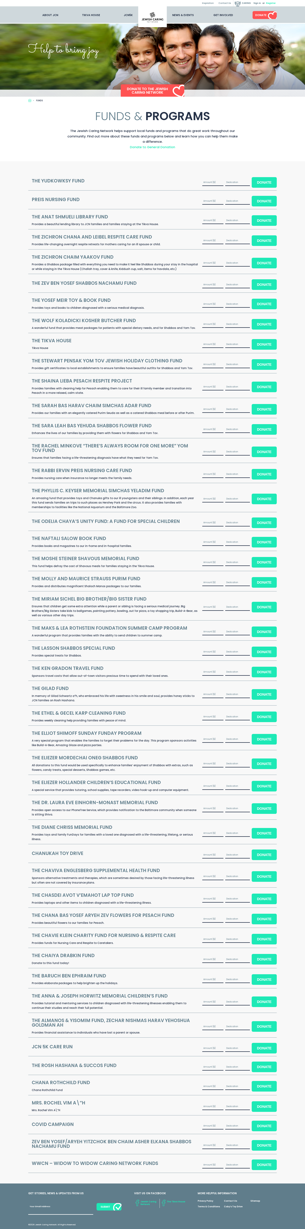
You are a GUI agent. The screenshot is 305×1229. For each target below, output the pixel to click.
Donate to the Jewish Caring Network (147, 90)
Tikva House (91, 15)
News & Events (183, 15)
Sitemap (255, 1200)
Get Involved (223, 15)
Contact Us (225, 3)
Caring (246, 3)
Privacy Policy (205, 1200)
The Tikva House (176, 1201)
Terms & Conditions (209, 1206)
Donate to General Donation (152, 147)
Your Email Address (40, 1206)
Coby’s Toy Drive (233, 1206)
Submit (105, 1206)
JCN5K (128, 15)
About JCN (50, 15)
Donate (261, 15)
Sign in (257, 3)
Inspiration (208, 3)
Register (271, 3)
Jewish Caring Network (148, 1203)
